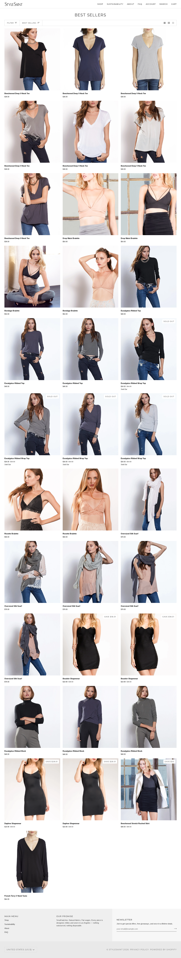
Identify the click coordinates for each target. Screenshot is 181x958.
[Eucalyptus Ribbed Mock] (32, 717)
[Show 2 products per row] (165, 23)
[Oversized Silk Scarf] (149, 499)
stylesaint (116, 949)
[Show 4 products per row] (174, 23)
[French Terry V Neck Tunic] (32, 862)
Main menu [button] (11, 916)
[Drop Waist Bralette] (90, 204)
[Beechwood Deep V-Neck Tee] (32, 59)
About (6, 928)
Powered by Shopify (163, 949)
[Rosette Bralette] (32, 499)
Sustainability (9, 924)
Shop (6, 920)
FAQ (6, 932)
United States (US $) (19, 949)
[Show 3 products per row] (169, 23)
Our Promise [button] (64, 916)
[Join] (175, 929)
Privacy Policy (139, 949)
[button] (100, 4)
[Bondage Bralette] (32, 277)
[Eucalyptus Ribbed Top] (149, 277)
